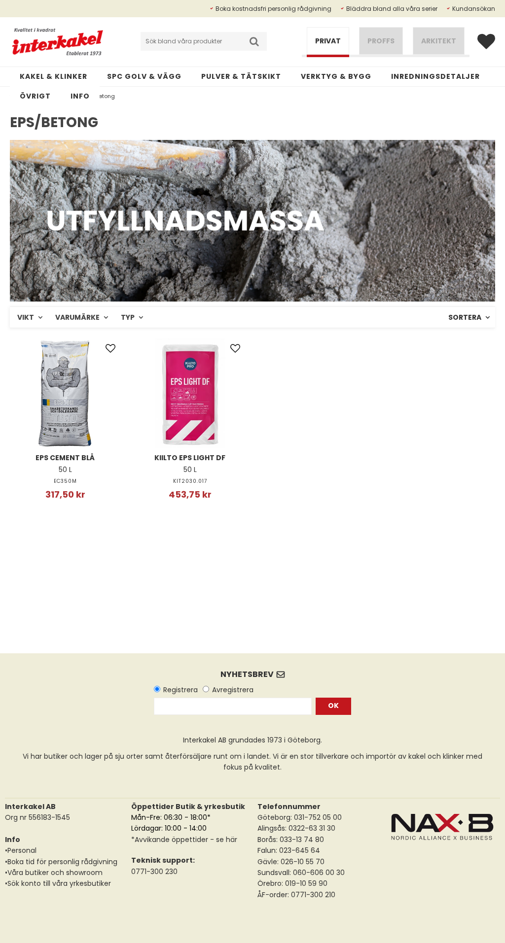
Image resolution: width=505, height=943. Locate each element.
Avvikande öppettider (171, 839)
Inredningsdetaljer (435, 76)
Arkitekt (438, 41)
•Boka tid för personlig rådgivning (61, 862)
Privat (328, 41)
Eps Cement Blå (65, 458)
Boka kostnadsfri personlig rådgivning (273, 8)
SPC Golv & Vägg (144, 76)
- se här (222, 839)
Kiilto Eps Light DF (189, 458)
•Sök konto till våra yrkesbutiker (58, 883)
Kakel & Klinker (53, 76)
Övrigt (35, 96)
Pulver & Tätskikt (241, 76)
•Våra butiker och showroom (54, 872)
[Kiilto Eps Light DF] (190, 393)
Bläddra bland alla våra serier (391, 8)
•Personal (20, 850)
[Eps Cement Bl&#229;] (65, 393)
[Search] (254, 41)
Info (80, 96)
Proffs (381, 41)
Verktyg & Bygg (336, 76)
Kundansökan (473, 8)
